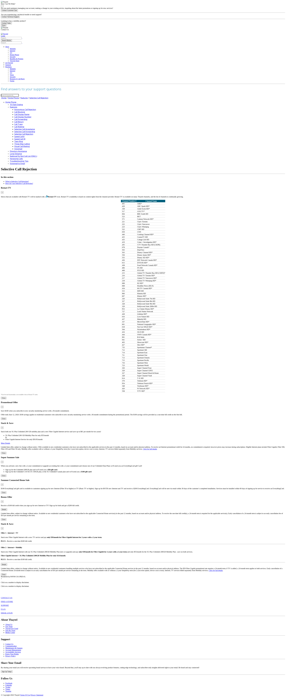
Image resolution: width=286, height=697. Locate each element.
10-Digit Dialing (16, 104)
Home (3, 98)
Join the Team (10, 630)
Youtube (8, 691)
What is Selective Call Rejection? (17, 181)
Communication (11, 646)
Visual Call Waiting (22, 146)
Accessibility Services (13, 652)
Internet (12, 51)
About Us (8, 624)
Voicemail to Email (17, 163)
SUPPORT (5, 605)
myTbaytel (9, 63)
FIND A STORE (7, 602)
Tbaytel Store (14, 61)
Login (3, 36)
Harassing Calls (16, 158)
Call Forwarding (20, 119)
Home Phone (14, 55)
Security (13, 57)
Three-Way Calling (22, 144)
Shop (7, 47)
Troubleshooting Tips (19, 161)
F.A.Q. (3, 609)
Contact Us (9, 644)
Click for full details (150, 449)
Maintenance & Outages (13, 648)
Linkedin (8, 685)
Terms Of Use (25, 695)
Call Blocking (19, 112)
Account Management (13, 650)
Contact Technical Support (10, 17)
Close (3, 25)
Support (8, 65)
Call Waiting (19, 126)
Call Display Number (22, 117)
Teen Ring (18, 141)
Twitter (7, 687)
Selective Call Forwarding (24, 131)
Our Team (9, 626)
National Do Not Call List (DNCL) (23, 156)
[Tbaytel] (4, 34)
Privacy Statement (36, 695)
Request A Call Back (17, 79)
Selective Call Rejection (38, 98)
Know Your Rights (12, 654)
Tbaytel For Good (11, 628)
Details (4, 509)
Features (24, 98)
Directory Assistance (18, 151)
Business (8, 67)
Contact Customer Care (9, 10)
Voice (12, 75)
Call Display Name (21, 114)
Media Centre (10, 632)
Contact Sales (6, 23)
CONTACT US (6, 598)
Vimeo (7, 689)
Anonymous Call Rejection (25, 109)
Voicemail (18, 149)
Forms (12, 81)
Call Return (19, 122)
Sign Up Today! (7, 671)
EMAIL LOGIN (7, 613)
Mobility (13, 49)
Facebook (8, 683)
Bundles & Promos (16, 59)
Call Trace (18, 124)
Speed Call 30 (19, 139)
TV (11, 53)
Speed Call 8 (19, 136)
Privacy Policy (10, 656)
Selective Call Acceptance (24, 129)
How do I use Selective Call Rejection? (19, 183)
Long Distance (16, 153)
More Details (5, 443)
